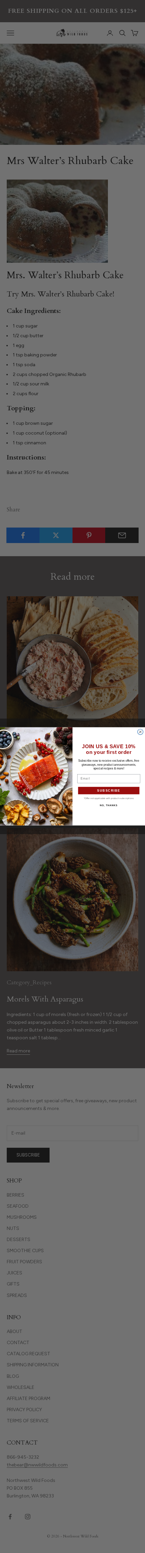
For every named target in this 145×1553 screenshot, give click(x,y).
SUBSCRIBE (108, 790)
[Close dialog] (140, 732)
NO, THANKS (108, 805)
